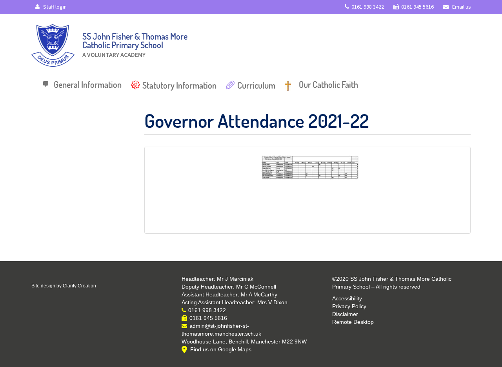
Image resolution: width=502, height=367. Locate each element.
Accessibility (347, 298)
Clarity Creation (79, 286)
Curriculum (256, 85)
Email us (461, 6)
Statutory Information (179, 85)
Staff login (54, 6)
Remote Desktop (353, 322)
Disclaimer (345, 314)
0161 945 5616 (417, 6)
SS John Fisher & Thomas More (134, 43)
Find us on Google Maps (220, 349)
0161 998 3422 (367, 6)
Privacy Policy (349, 306)
